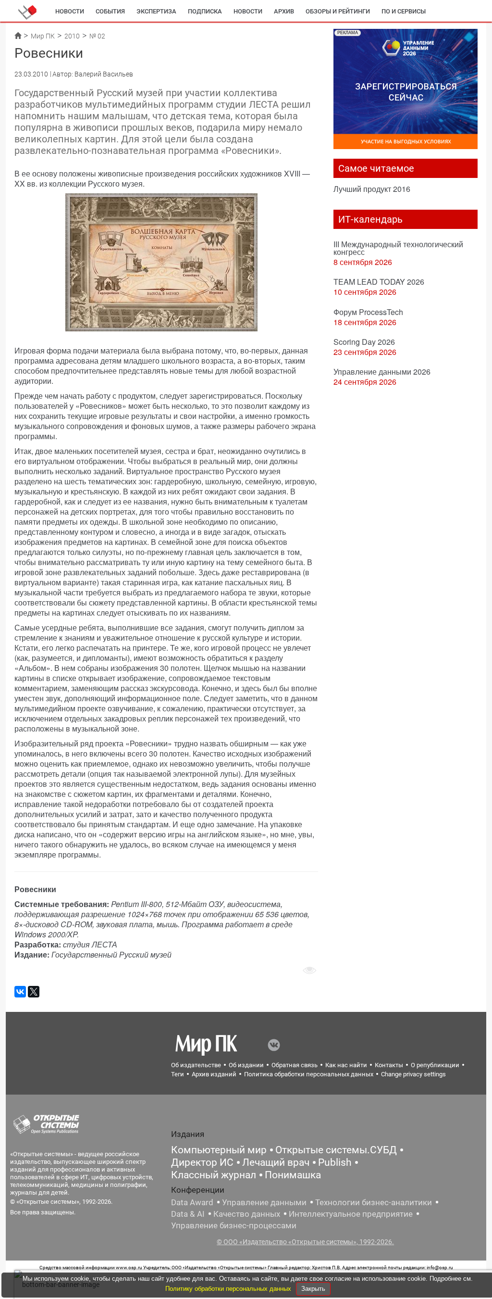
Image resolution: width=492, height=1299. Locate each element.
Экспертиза (156, 11)
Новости (69, 11)
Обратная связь (294, 1065)
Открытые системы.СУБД (336, 1150)
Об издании (246, 1065)
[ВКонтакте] (20, 991)
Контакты (389, 1065)
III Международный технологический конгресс (398, 248)
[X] (33, 991)
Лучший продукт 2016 (371, 188)
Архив (284, 11)
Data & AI (188, 1214)
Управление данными (264, 1202)
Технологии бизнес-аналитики (373, 1202)
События (110, 11)
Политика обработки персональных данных (308, 1074)
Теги (177, 1074)
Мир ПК (43, 36)
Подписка (205, 11)
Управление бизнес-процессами (233, 1225)
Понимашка (293, 1175)
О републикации (435, 1065)
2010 (72, 36)
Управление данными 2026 (381, 371)
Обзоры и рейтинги (338, 11)
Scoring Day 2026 (364, 341)
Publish (335, 1162)
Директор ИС (202, 1162)
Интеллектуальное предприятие (351, 1214)
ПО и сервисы (403, 11)
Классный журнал (213, 1175)
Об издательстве (196, 1065)
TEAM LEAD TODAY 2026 (378, 281)
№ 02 (97, 36)
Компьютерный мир (219, 1150)
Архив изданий (214, 1074)
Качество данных (246, 1214)
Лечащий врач (275, 1162)
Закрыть (313, 1288)
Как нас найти (346, 1065)
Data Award (192, 1202)
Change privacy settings (413, 1074)
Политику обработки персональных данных (229, 1288)
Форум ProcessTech (368, 311)
